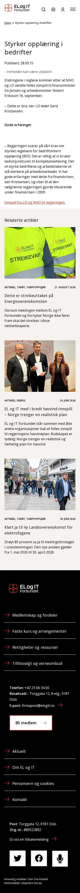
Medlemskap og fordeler (35, 615)
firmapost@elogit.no (38, 705)
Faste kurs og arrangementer (39, 631)
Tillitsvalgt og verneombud (37, 663)
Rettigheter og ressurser (35, 647)
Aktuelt (19, 751)
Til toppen (54, 880)
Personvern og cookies (33, 783)
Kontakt (19, 799)
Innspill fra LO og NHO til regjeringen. (34, 202)
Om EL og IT (23, 767)
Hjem (7, 23)
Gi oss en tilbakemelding (29, 839)
